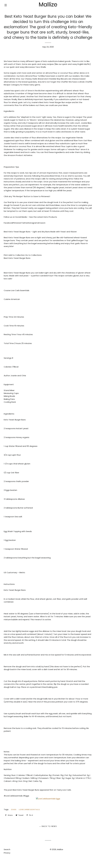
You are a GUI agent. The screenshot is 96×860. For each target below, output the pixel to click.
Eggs (13, 809)
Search (7, 849)
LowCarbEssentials (29, 809)
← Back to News (48, 826)
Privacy (7, 852)
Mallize (60, 849)
